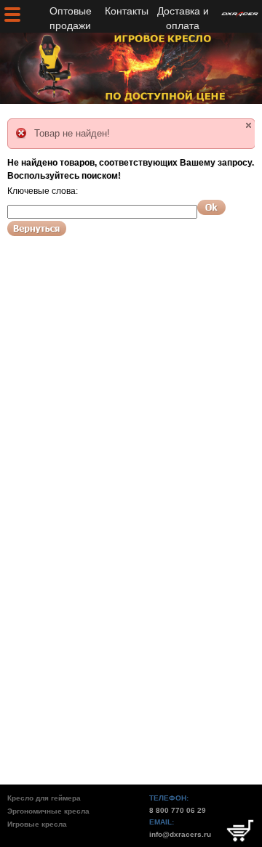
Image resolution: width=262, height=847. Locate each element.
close (248, 125)
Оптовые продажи (70, 18)
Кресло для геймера (44, 798)
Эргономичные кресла (48, 811)
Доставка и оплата (183, 18)
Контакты (126, 11)
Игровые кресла (37, 824)
